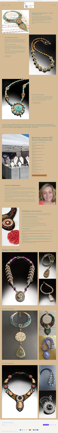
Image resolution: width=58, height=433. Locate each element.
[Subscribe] (15, 425)
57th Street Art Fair (35, 157)
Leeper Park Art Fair (35, 160)
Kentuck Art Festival (35, 169)
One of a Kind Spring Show (36, 148)
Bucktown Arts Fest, (35, 166)
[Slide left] (27, 130)
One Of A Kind (34, 172)
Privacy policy (15, 431)
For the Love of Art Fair (35, 145)
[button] (52, 5)
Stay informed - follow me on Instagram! (39, 175)
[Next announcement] (56, 0)
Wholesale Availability (36, 102)
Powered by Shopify (10, 431)
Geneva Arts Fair (34, 163)
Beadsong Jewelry (6, 431)
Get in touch (8, 56)
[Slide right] (31, 130)
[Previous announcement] (2, 0)
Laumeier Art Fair (34, 151)
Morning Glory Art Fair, (35, 154)
